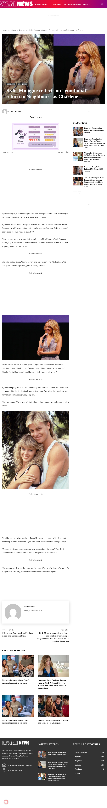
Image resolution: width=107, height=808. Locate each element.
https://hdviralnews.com (33, 611)
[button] (102, 4)
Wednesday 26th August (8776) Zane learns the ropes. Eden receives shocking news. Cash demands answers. (94, 157)
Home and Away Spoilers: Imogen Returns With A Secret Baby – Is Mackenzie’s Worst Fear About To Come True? (94, 143)
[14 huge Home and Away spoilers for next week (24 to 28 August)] (53, 706)
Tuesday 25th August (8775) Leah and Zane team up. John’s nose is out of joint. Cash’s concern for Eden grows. (94, 182)
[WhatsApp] (54, 160)
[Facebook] (29, 160)
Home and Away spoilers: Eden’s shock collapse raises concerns (94, 130)
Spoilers (12, 30)
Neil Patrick (16, 111)
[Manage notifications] (6, 802)
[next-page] (79, 193)
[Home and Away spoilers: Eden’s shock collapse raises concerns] (18, 666)
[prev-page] (75, 193)
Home (4, 30)
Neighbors (23, 30)
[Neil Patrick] (5, 111)
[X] (38, 160)
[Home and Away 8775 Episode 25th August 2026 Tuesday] (78, 170)
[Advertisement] (35, 191)
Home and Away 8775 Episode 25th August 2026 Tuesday (93, 169)
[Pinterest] (46, 160)
